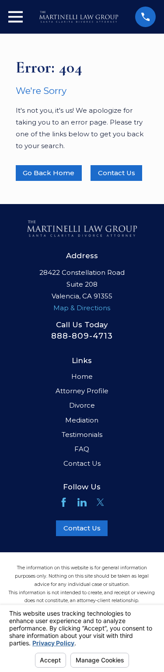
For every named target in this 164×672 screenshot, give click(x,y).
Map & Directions (81, 308)
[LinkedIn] (82, 502)
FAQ (81, 449)
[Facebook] (63, 502)
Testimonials (82, 434)
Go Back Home (48, 173)
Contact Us (82, 463)
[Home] (78, 17)
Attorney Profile (82, 391)
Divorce (82, 405)
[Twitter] (100, 502)
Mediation (81, 420)
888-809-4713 (81, 336)
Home (82, 376)
